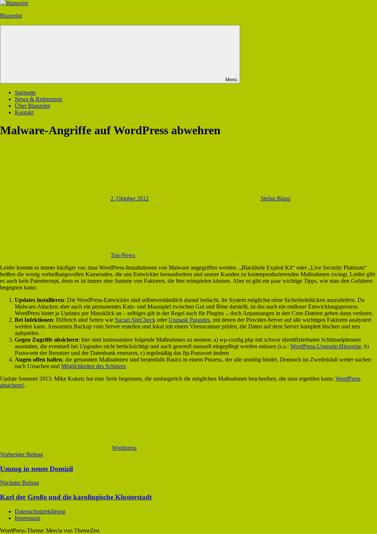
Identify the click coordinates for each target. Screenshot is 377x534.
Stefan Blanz (275, 198)
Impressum (27, 518)
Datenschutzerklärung (40, 511)
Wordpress (124, 448)
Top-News (122, 255)
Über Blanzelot (32, 106)
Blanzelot (11, 16)
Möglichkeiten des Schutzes (93, 366)
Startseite (25, 92)
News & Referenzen (38, 99)
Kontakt (24, 112)
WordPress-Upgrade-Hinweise (325, 346)
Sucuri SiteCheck (135, 320)
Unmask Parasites (189, 320)
